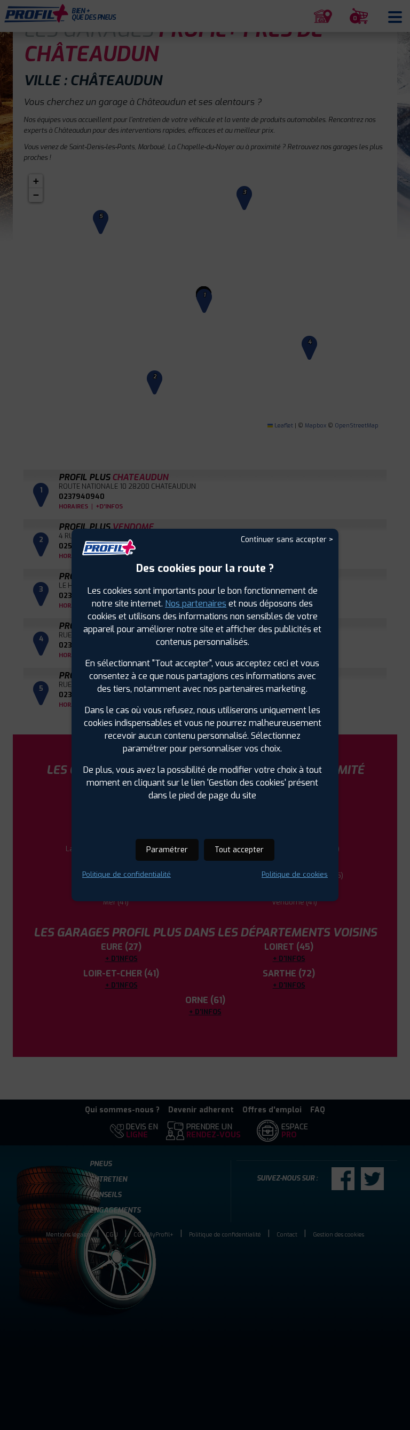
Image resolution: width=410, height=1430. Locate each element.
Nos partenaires (195, 603)
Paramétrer (167, 850)
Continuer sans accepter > (287, 540)
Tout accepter (239, 850)
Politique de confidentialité (126, 874)
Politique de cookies (295, 874)
